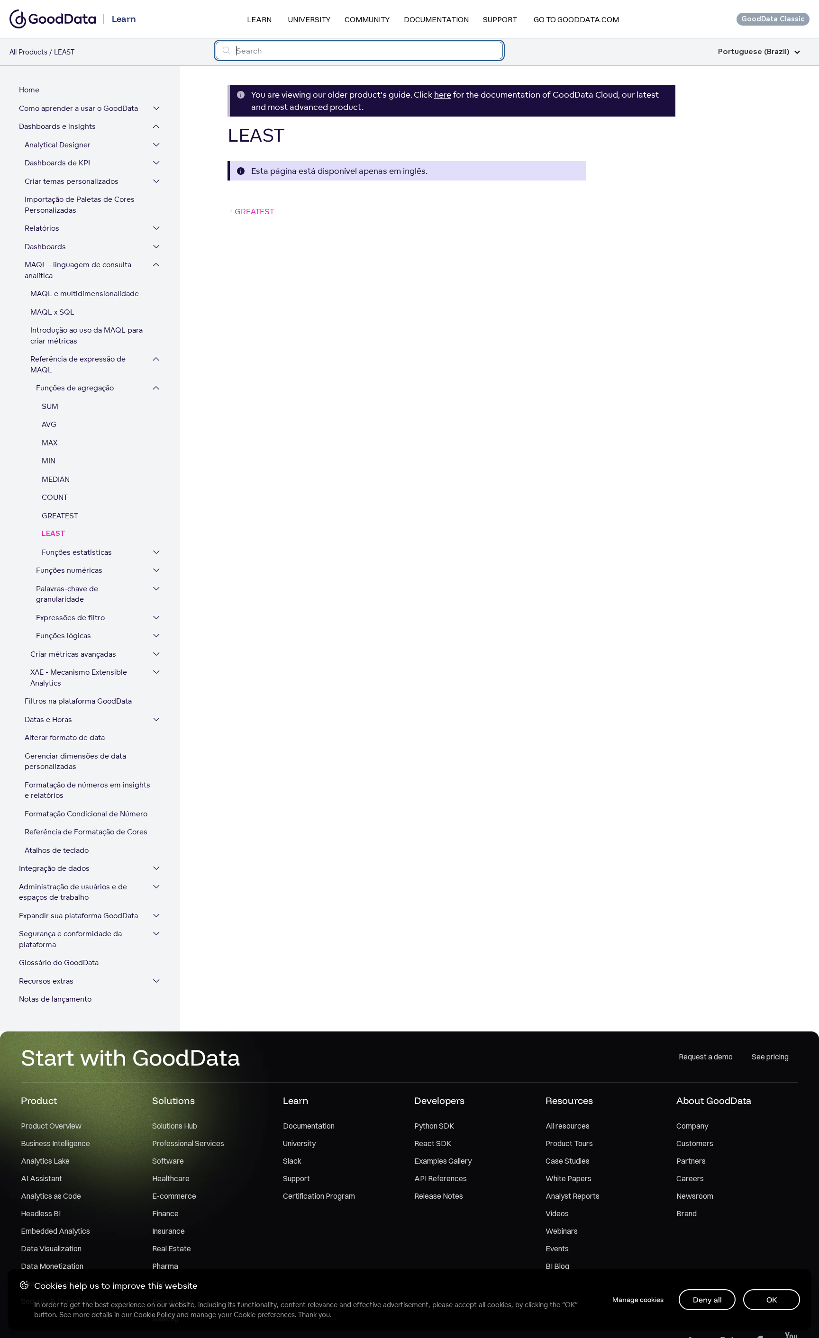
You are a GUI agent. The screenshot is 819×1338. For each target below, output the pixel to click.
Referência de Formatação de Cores (86, 831)
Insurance (168, 1231)
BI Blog (557, 1266)
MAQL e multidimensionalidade (84, 293)
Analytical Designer (58, 144)
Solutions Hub (174, 1125)
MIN (48, 460)
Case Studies (568, 1161)
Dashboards (45, 246)
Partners (691, 1161)
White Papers (569, 1178)
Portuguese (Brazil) (754, 52)
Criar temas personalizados (71, 181)
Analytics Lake (45, 1161)
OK (771, 1299)
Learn (259, 19)
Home (29, 89)
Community (367, 19)
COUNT (55, 497)
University (309, 19)
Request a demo (706, 1056)
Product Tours (569, 1143)
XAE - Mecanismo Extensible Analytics (78, 677)
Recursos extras (46, 980)
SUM (50, 406)
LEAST (53, 534)
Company (692, 1125)
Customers (694, 1143)
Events (557, 1248)
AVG (49, 424)
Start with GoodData (130, 1057)
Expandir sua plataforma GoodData (78, 915)
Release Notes (438, 1196)
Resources (569, 1100)
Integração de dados (54, 868)
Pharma (165, 1266)
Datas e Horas (48, 719)
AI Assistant (41, 1178)
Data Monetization (52, 1266)
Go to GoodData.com (576, 19)
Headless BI (41, 1213)
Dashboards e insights (57, 126)
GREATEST (60, 515)
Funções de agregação (75, 387)
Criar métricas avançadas (73, 654)
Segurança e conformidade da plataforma (70, 939)
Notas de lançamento (55, 999)
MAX (49, 442)
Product (39, 1100)
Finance (165, 1213)
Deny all (707, 1299)
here (442, 94)
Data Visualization (51, 1248)
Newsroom (694, 1196)
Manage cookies (638, 1299)
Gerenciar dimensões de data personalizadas (75, 761)
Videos (557, 1213)
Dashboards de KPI (57, 162)
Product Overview (51, 1125)
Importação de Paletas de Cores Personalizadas (80, 205)
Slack (292, 1161)
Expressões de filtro (70, 617)
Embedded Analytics (55, 1231)
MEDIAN (56, 479)
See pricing (770, 1056)
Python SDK (434, 1125)
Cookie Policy (154, 1315)
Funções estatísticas (77, 552)
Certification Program (319, 1196)
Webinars (562, 1231)
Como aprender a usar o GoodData (78, 108)
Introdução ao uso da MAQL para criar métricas (86, 335)
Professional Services (188, 1143)
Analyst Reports (573, 1196)
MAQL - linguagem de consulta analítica (78, 270)
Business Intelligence (55, 1143)
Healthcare (171, 1178)
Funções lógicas (63, 635)
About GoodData (713, 1100)
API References (440, 1178)
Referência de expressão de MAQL (78, 364)
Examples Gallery (443, 1161)
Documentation (436, 19)
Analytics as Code (51, 1196)
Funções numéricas (69, 570)
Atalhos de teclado (57, 850)
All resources (568, 1125)
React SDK (432, 1143)
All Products (28, 52)
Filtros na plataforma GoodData (78, 700)
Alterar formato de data (65, 737)
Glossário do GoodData (59, 962)
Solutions (173, 1100)
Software (168, 1161)
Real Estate (171, 1248)
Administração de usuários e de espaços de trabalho (73, 892)
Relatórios (42, 228)
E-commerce (174, 1196)
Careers (690, 1178)
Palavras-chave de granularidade (67, 594)
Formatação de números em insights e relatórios (87, 790)
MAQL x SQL (52, 311)
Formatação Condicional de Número (86, 813)
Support (500, 19)
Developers (439, 1100)
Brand (686, 1213)
